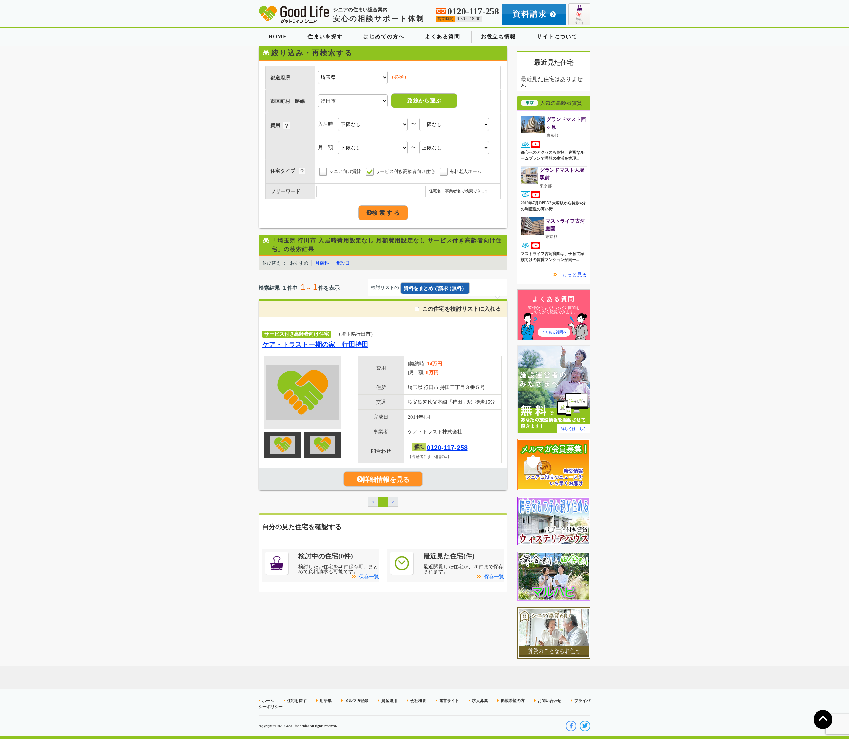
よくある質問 (442, 36)
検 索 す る (386, 213)
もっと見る (574, 274)
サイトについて (557, 36)
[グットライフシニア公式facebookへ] (571, 726)
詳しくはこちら (574, 429)
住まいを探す (325, 36)
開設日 (343, 263)
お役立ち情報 (498, 36)
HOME (277, 36)
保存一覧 (369, 576)
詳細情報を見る (386, 479)
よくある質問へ (554, 332)
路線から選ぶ (424, 101)
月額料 (322, 263)
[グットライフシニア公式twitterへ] (585, 726)
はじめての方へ (383, 36)
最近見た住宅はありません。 (552, 82)
